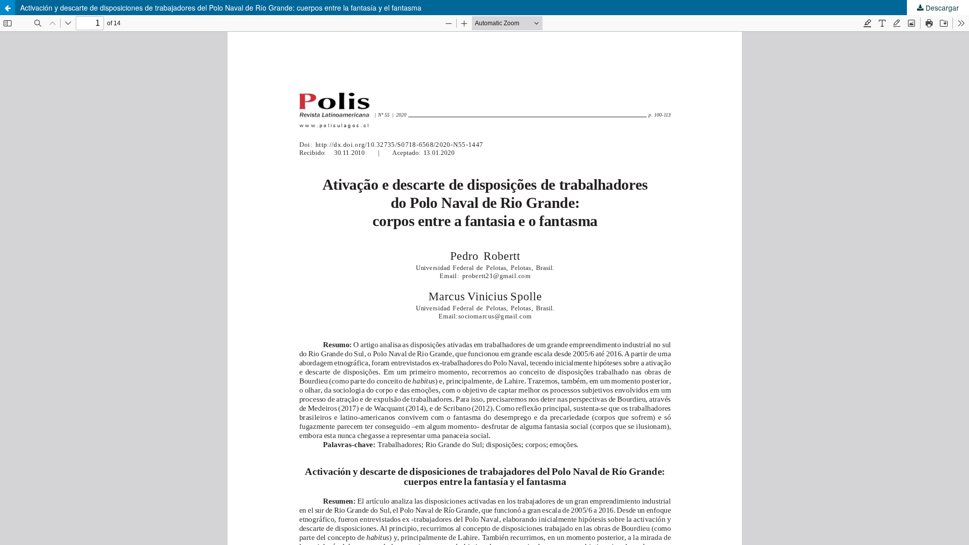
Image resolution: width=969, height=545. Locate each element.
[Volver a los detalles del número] (7, 7)
